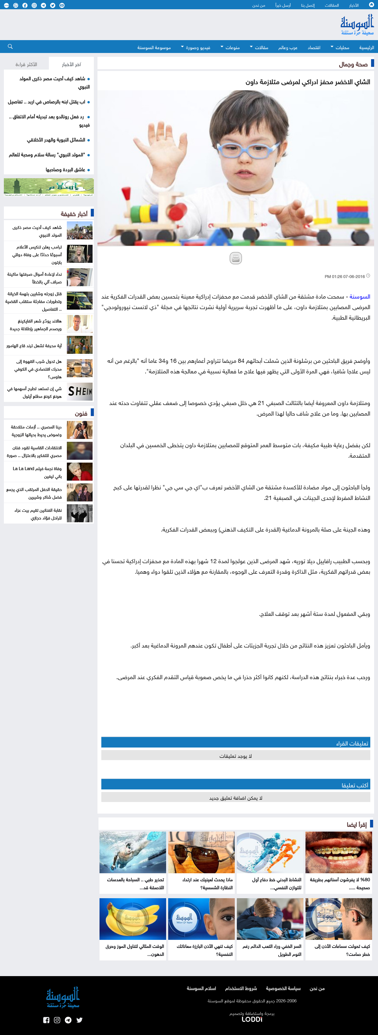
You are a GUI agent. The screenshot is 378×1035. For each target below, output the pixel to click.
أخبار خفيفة (74, 212)
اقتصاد (314, 47)
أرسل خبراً (283, 4)
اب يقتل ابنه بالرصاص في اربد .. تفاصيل (46, 101)
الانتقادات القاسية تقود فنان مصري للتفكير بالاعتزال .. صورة (34, 450)
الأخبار (354, 4)
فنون (81, 412)
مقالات (261, 47)
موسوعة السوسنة (154, 47)
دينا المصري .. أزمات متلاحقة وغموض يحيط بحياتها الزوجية (36, 430)
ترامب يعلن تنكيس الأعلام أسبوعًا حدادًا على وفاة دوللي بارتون (37, 253)
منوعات (233, 47)
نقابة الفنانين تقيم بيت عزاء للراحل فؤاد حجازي (38, 513)
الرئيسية (366, 47)
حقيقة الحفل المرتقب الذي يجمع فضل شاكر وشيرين (34, 492)
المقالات (332, 4)
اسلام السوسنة (201, 987)
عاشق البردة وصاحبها (65, 169)
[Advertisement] (160, 24)
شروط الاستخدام (241, 987)
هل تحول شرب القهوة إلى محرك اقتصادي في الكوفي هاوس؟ (38, 368)
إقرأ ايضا (357, 823)
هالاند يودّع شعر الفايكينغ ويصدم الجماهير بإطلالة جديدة (36, 324)
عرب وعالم (288, 47)
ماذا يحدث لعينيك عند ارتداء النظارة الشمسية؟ (208, 883)
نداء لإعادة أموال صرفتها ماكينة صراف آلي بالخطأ (34, 277)
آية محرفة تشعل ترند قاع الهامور (34, 345)
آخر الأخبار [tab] (71, 63)
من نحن (259, 4)
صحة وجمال (353, 63)
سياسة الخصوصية (283, 987)
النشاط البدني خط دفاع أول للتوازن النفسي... (276, 883)
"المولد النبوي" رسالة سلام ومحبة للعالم (47, 154)
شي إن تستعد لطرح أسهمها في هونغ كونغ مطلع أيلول (34, 391)
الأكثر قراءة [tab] (26, 63)
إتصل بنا (308, 4)
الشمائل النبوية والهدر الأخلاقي (56, 139)
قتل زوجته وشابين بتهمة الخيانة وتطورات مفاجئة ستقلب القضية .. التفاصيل (33, 300)
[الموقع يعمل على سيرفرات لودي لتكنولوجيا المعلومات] (252, 1018)
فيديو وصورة (198, 47)
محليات (342, 47)
